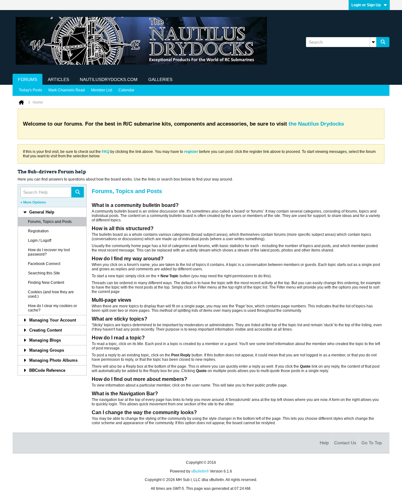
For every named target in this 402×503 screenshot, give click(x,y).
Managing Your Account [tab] (52, 320)
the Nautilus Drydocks (316, 124)
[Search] (382, 42)
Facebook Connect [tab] (44, 264)
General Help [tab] (41, 212)
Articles (58, 79)
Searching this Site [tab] (44, 273)
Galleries (160, 79)
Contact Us (345, 442)
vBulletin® (200, 471)
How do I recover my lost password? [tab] (49, 252)
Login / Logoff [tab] (39, 240)
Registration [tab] (38, 231)
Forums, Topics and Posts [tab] (50, 221)
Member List (101, 90)
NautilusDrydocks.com (109, 79)
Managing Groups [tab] (46, 350)
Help (324, 442)
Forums (27, 79)
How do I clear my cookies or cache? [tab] (52, 308)
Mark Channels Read (66, 90)
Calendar (126, 90)
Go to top (371, 442)
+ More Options (33, 202)
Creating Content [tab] (45, 330)
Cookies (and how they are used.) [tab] (51, 294)
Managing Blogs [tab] (45, 340)
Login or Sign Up (366, 5)
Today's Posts (30, 90)
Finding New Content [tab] (46, 282)
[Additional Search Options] (373, 42)
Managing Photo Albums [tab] (53, 360)
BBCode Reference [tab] (47, 370)
